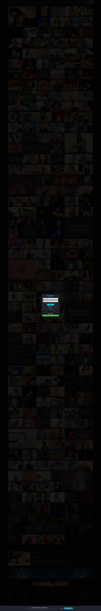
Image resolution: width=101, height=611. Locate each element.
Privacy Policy (43, 609)
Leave (62, 608)
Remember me (51, 306)
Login (50, 304)
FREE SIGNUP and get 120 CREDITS (51, 315)
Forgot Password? (51, 307)
